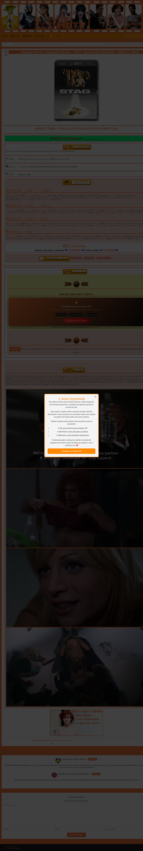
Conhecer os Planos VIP (72, 451)
